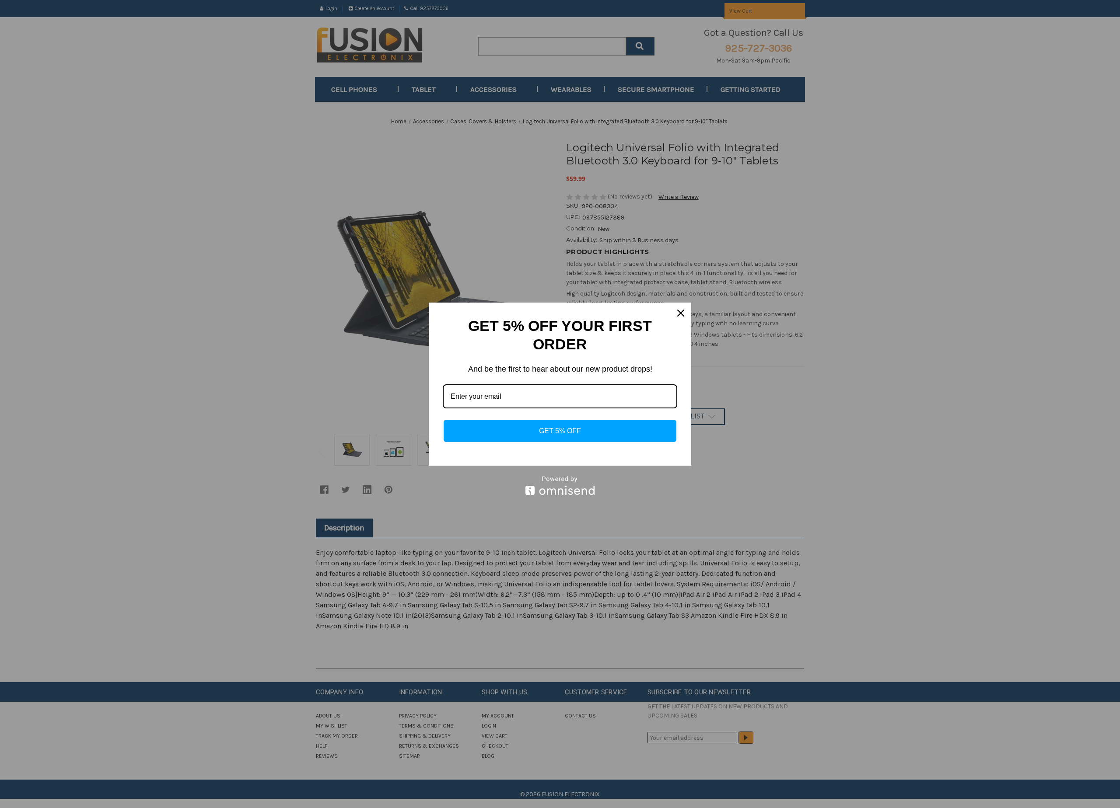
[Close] (680, 313)
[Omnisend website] (560, 485)
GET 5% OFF (560, 431)
